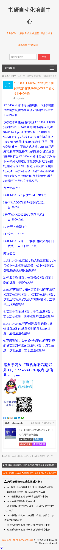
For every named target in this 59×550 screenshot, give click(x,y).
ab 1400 (7, 456)
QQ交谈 (26, 444)
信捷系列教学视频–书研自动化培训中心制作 (28, 529)
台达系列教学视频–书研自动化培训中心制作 (28, 525)
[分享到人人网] (19, 418)
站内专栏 (27, 439)
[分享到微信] (22, 418)
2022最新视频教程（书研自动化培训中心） (28, 496)
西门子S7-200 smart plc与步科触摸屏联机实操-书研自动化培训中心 (29, 473)
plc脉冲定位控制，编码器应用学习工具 (26, 492)
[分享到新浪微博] (12, 418)
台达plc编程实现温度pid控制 (21, 501)
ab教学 (13, 76)
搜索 (44, 57)
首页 (7, 76)
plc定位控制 (40, 456)
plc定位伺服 (28, 456)
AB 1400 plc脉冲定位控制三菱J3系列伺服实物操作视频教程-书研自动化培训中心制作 (30, 466)
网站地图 (6, 540)
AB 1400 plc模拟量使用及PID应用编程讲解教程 (30, 487)
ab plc (14, 456)
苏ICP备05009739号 (23, 540)
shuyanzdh (20, 98)
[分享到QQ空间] (8, 418)
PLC (20, 456)
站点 (39, 439)
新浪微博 (40, 444)
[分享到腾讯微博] (15, 418)
